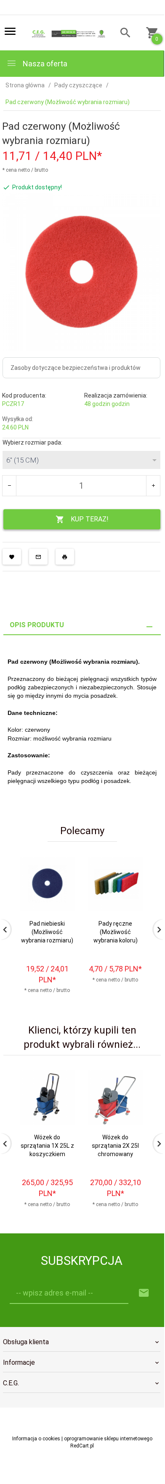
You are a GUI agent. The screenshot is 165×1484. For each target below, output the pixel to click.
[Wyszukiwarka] (122, 34)
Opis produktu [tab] (37, 625)
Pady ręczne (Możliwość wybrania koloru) (115, 932)
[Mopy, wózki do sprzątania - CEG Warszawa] (67, 33)
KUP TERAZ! (90, 519)
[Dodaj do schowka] (12, 557)
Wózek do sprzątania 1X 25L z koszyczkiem (47, 1145)
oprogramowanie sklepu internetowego (108, 1439)
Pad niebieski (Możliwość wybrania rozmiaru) (47, 932)
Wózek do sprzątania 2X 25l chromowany (115, 1145)
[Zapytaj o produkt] (38, 557)
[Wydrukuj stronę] (65, 557)
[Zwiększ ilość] (153, 486)
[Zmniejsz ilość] (9, 486)
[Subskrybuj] (144, 1293)
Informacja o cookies (36, 1439)
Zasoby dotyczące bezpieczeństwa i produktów (76, 367)
